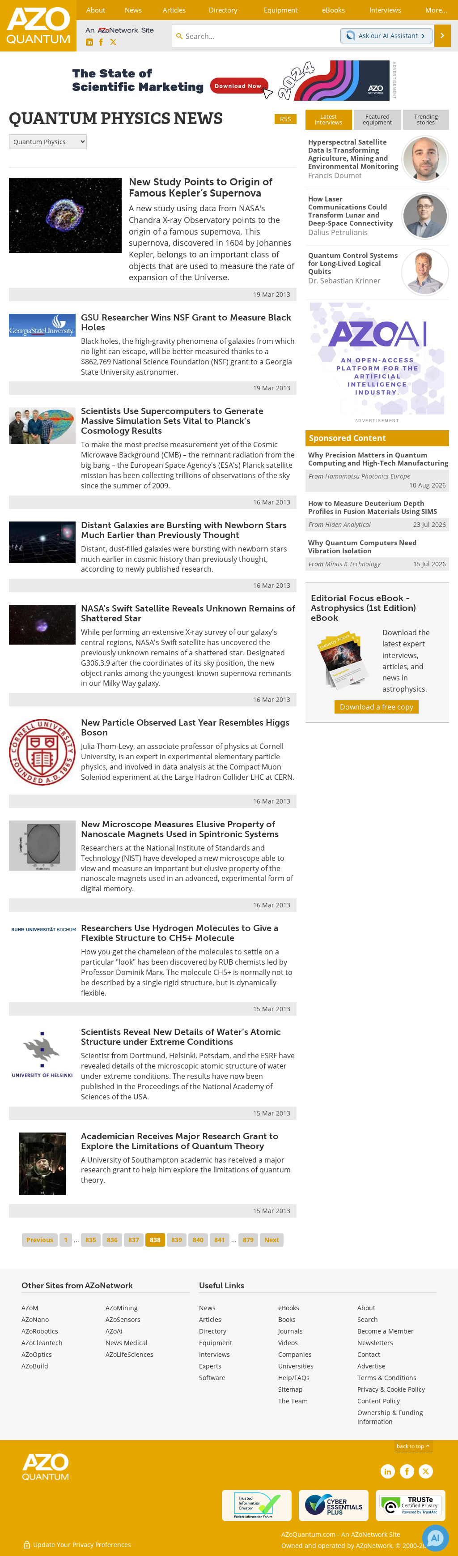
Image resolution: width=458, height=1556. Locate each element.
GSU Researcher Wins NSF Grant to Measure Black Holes (186, 322)
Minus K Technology (352, 564)
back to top (411, 1446)
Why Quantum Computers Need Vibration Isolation (362, 546)
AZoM (29, 1308)
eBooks (288, 1308)
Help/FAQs (294, 1377)
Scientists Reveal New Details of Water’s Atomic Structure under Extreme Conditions (181, 1036)
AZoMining (122, 1308)
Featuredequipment (377, 119)
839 (176, 1239)
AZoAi (114, 1331)
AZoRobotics (39, 1331)
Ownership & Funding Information (390, 1417)
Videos (288, 1342)
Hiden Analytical (348, 524)
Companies (295, 1354)
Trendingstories (426, 119)
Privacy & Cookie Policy (391, 1389)
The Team (293, 1401)
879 (248, 1239)
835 (90, 1239)
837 (133, 1239)
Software (212, 1377)
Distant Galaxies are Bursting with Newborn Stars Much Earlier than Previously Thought (184, 530)
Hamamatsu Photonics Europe (367, 476)
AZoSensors (123, 1319)
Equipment (215, 1342)
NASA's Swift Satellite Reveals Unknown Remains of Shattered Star (188, 613)
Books (287, 1319)
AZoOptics (36, 1354)
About (366, 1308)
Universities (296, 1366)
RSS (285, 119)
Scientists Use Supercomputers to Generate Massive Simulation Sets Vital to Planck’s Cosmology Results (172, 421)
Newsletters (375, 1342)
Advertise (371, 1366)
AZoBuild (34, 1366)
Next (271, 1239)
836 (112, 1239)
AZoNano (35, 1319)
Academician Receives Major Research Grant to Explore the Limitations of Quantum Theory (180, 1141)
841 (219, 1239)
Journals (290, 1331)
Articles (210, 1319)
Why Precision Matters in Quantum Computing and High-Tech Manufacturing (378, 458)
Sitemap (290, 1389)
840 (198, 1239)
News (207, 1308)
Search (367, 1319)
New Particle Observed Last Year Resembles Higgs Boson (185, 727)
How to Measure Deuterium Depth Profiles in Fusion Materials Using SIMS (372, 507)
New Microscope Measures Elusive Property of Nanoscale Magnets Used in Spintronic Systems (180, 829)
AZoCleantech (42, 1342)
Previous (39, 1239)
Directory (212, 1331)
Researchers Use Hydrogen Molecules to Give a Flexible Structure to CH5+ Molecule (180, 933)
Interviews (214, 1354)
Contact (368, 1354)
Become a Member (385, 1331)
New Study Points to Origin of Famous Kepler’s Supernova (200, 187)
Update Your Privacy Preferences (81, 1544)
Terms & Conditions (386, 1377)
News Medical (127, 1342)
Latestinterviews (328, 119)
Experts (210, 1366)
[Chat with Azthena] (435, 1538)
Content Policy (378, 1401)
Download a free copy (376, 707)
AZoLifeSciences (129, 1354)
